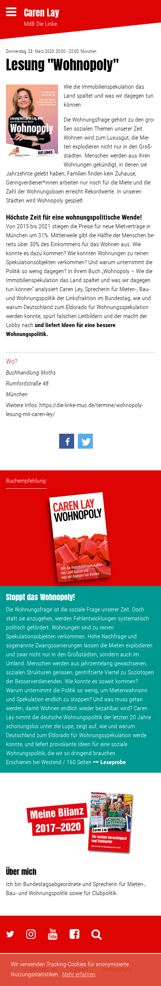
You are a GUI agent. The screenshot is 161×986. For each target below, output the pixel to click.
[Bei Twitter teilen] (85, 441)
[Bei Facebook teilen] (66, 441)
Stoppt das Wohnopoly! (40, 597)
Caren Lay (41, 12)
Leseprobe (113, 762)
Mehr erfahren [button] (78, 974)
